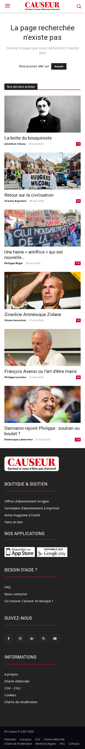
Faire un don (13, 522)
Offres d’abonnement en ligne (26, 501)
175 (78, 263)
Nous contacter (15, 594)
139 (78, 439)
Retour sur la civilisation (28, 195)
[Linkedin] (31, 638)
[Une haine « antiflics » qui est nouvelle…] (42, 228)
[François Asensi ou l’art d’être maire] (42, 347)
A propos (11, 674)
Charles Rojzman (15, 200)
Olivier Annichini (15, 320)
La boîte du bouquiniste (28, 138)
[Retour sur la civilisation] (42, 170)
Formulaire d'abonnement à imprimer (32, 508)
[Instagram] (20, 638)
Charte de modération (20, 702)
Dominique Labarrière (18, 439)
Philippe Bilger (13, 263)
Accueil (58, 66)
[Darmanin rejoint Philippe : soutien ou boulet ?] (42, 404)
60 (78, 377)
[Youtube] (55, 638)
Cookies (10, 695)
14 (78, 143)
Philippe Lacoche (15, 377)
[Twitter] (43, 638)
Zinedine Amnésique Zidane (32, 314)
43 (78, 320)
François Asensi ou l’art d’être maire (40, 371)
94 (78, 200)
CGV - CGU (12, 688)
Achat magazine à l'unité (22, 515)
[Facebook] (8, 638)
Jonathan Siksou (15, 143)
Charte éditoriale (16, 681)
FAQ (7, 587)
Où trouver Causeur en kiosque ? (28, 601)
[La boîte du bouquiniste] (42, 114)
